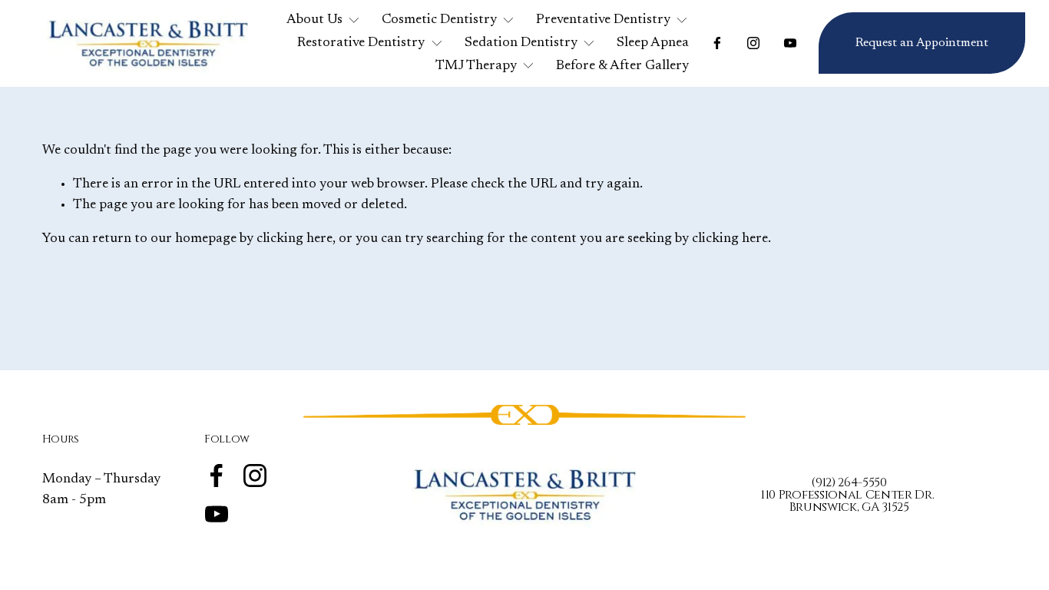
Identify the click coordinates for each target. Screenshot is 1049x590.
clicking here (294, 239)
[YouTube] (790, 43)
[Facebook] (717, 43)
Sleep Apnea (653, 43)
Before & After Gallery (622, 66)
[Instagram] (753, 43)
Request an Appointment (921, 43)
